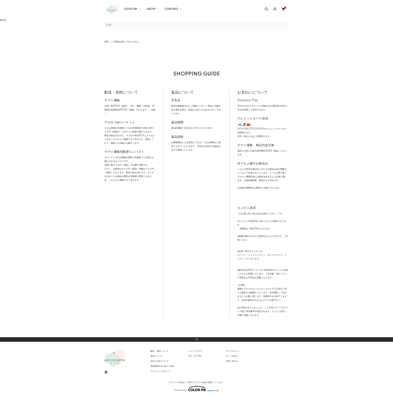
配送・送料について (159, 351)
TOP (108, 25)
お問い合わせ (232, 361)
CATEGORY (130, 9)
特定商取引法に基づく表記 (162, 366)
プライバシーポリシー (160, 371)
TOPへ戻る (196, 339)
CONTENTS (171, 9)
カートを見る (232, 356)
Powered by (180, 390)
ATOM (197, 356)
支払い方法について (159, 361)
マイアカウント (233, 351)
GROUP (151, 9)
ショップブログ (195, 351)
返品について (156, 356)
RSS (190, 356)
